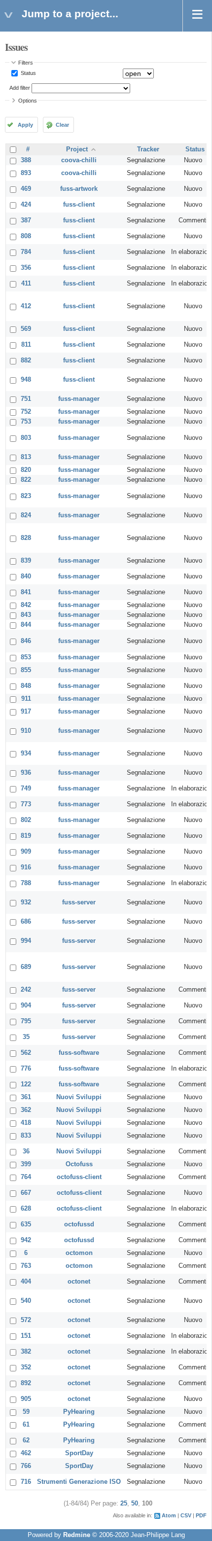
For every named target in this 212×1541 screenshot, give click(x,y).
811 (26, 344)
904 (26, 1005)
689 (26, 967)
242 (26, 989)
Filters (25, 63)
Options (27, 101)
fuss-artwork (79, 188)
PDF (201, 1515)
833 (26, 1135)
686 (26, 921)
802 (26, 820)
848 (26, 685)
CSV (185, 1515)
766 (26, 1466)
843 (26, 614)
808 (26, 236)
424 (26, 204)
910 (26, 730)
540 (26, 1300)
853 (26, 657)
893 (26, 173)
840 (26, 576)
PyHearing (79, 1411)
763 (26, 1265)
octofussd (79, 1224)
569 (26, 328)
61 (26, 1424)
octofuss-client (79, 1177)
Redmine (76, 1535)
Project (77, 149)
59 (26, 1411)
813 (26, 457)
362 (26, 1110)
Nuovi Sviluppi (79, 1097)
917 (26, 711)
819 (26, 835)
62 (26, 1440)
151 (26, 1335)
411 (26, 283)
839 (26, 560)
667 (26, 1192)
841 (26, 592)
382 (26, 1351)
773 (26, 804)
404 (26, 1281)
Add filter (19, 88)
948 (26, 379)
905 (26, 1399)
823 (26, 496)
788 (26, 883)
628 (26, 1208)
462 (26, 1453)
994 (26, 940)
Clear (62, 125)
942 (26, 1240)
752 (26, 411)
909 (26, 851)
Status (27, 73)
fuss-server (79, 902)
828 (26, 538)
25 (123, 1503)
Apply (25, 125)
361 (26, 1097)
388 (26, 160)
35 (26, 1037)
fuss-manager (79, 398)
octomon (79, 1253)
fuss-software (79, 1052)
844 (26, 624)
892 (26, 1383)
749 (26, 788)
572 (26, 1320)
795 (26, 1021)
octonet (79, 1281)
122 (26, 1084)
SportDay (79, 1453)
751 (26, 398)
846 (26, 641)
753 (26, 421)
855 (26, 670)
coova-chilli (79, 160)
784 (26, 252)
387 (26, 220)
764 (26, 1177)
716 (26, 1481)
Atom (169, 1515)
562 (26, 1052)
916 (26, 867)
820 (26, 469)
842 (26, 605)
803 (26, 437)
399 (26, 1164)
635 (26, 1224)
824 (26, 515)
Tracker (148, 149)
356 (26, 267)
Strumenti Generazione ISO (79, 1481)
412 (26, 306)
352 (26, 1367)
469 (26, 188)
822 (26, 479)
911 (26, 698)
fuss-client (79, 204)
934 (26, 753)
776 (26, 1068)
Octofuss (79, 1164)
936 (26, 772)
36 (26, 1151)
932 (26, 902)
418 (26, 1122)
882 (26, 360)
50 (134, 1503)
